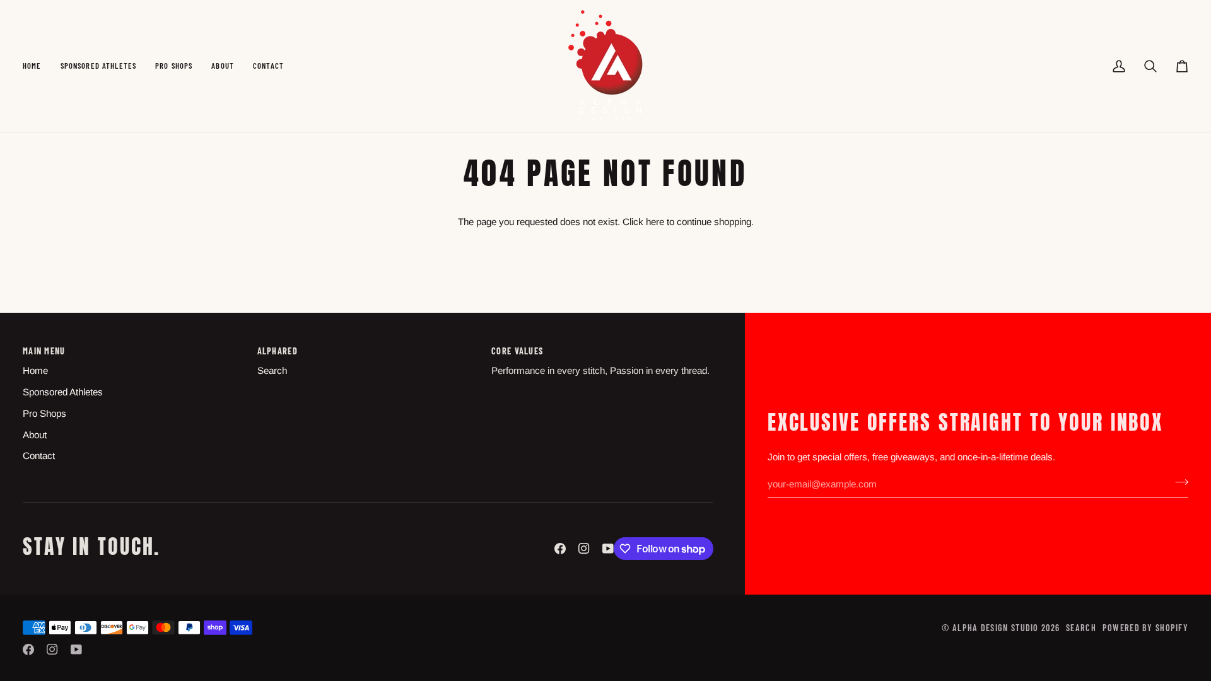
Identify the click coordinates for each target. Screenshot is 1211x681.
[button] (98, 66)
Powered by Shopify (1145, 627)
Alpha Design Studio (995, 627)
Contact (39, 455)
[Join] (1177, 482)
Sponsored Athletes (63, 392)
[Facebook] (560, 548)
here (655, 221)
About (35, 434)
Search (272, 370)
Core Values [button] (517, 351)
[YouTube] (608, 548)
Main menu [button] (44, 351)
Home (35, 370)
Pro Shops (44, 413)
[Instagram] (584, 548)
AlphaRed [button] (277, 351)
